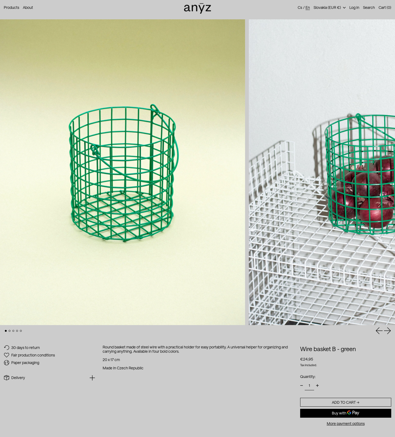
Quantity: (307, 376)
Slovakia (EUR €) (328, 7)
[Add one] (317, 385)
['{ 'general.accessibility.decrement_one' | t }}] (301, 385)
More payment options (346, 423)
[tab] (6, 331)
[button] (369, 8)
